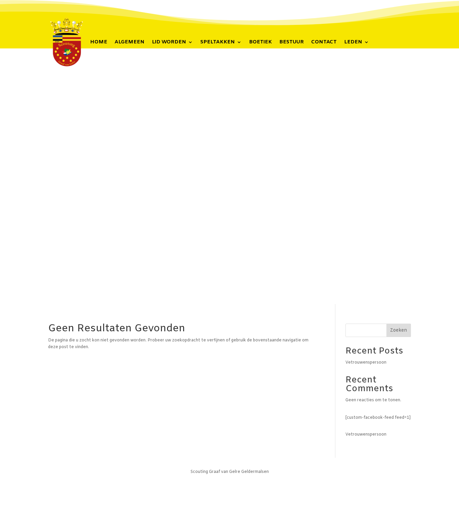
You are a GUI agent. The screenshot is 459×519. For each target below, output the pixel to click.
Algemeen (129, 42)
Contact (324, 42)
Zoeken (398, 330)
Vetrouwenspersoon (365, 362)
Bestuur (291, 42)
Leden (353, 42)
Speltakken (217, 42)
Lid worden (169, 42)
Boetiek (260, 42)
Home (98, 42)
